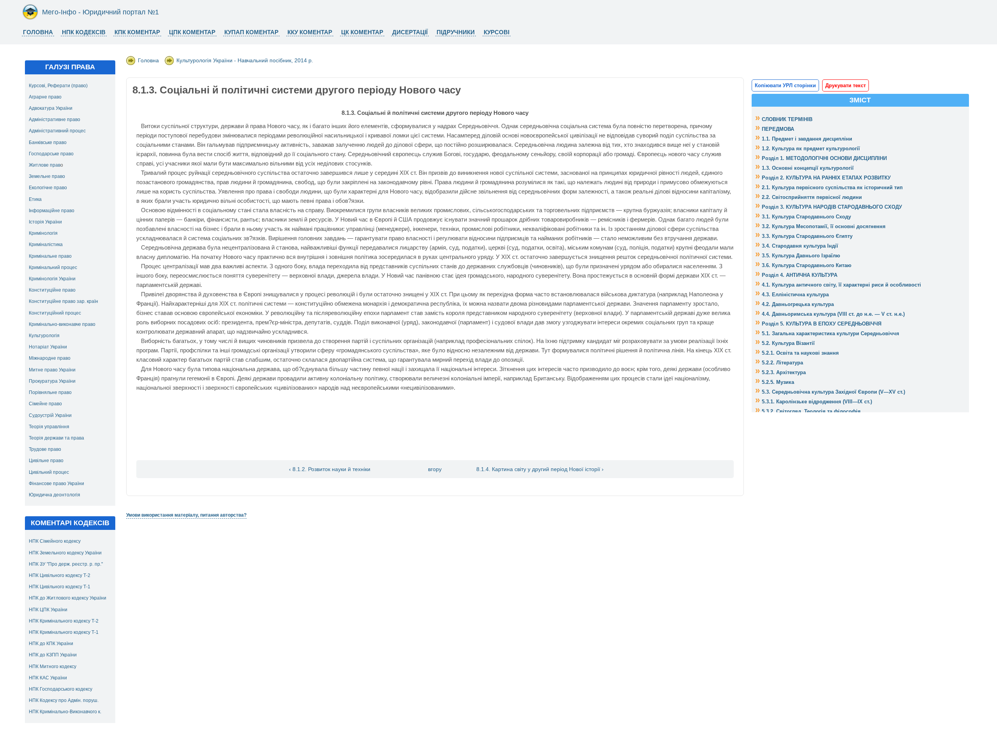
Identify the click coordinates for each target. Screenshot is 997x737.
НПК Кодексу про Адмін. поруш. (64, 700)
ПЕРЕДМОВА (778, 129)
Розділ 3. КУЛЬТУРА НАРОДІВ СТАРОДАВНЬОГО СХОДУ (832, 207)
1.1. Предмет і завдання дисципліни (807, 139)
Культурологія (44, 335)
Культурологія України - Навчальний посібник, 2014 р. (244, 60)
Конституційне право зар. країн (63, 301)
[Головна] (30, 18)
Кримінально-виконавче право (62, 324)
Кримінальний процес (53, 267)
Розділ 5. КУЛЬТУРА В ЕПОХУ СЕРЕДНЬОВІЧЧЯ (821, 324)
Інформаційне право (51, 210)
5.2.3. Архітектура (784, 372)
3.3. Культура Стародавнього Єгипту (807, 236)
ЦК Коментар (362, 32)
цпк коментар (192, 32)
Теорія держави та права (56, 438)
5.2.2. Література (782, 363)
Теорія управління (49, 426)
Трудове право (45, 449)
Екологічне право (48, 187)
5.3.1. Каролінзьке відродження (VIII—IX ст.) (817, 402)
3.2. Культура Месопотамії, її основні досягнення (824, 226)
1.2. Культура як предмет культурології (811, 148)
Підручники (456, 32)
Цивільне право (46, 460)
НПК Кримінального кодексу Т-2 (64, 621)
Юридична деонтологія (54, 495)
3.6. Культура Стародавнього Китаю (806, 265)
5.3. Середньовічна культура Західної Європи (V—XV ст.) (833, 392)
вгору (435, 469)
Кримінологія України (52, 278)
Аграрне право (45, 97)
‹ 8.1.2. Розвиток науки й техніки (329, 469)
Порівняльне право (50, 392)
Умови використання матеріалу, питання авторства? (186, 515)
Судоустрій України (50, 415)
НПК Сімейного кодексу (55, 541)
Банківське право (48, 142)
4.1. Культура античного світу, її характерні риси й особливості (841, 285)
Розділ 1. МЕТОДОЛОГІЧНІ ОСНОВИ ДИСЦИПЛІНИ (824, 158)
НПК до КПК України (51, 643)
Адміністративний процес (57, 131)
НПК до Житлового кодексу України (67, 598)
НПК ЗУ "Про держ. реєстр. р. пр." (66, 564)
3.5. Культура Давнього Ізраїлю (801, 256)
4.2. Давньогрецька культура (798, 304)
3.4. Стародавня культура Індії (800, 246)
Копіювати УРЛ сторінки (785, 85)
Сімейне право (45, 403)
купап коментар (251, 32)
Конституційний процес (55, 313)
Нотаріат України (48, 347)
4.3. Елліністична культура (795, 294)
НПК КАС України (48, 678)
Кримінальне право (50, 256)
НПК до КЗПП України (53, 655)
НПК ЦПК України (48, 609)
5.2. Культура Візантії (788, 343)
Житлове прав (44, 165)
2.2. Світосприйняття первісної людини (812, 197)
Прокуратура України (52, 381)
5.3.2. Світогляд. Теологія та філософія (811, 411)
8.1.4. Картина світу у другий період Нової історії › (540, 469)
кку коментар (309, 32)
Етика (35, 199)
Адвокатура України (50, 108)
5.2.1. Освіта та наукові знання (800, 353)
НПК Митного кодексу (52, 666)
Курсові (496, 32)
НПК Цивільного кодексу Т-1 (59, 586)
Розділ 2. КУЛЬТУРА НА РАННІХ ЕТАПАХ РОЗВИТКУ (826, 178)
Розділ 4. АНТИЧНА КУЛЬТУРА (799, 275)
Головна (38, 32)
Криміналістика (46, 244)
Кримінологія (43, 233)
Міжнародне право (49, 358)
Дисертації (410, 32)
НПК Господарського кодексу (60, 689)
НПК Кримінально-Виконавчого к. (65, 711)
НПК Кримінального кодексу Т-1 (64, 632)
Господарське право (51, 154)
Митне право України (52, 370)
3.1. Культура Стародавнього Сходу (806, 217)
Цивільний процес (49, 472)
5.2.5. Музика (778, 382)
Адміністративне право (54, 119)
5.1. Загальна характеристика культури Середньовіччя (830, 333)
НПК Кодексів (84, 32)
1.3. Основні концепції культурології (808, 168)
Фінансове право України (56, 483)
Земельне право (47, 176)
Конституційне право (52, 290)
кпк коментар (137, 32)
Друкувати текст (845, 85)
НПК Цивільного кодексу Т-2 (59, 575)
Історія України (45, 222)
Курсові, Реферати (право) (58, 85)
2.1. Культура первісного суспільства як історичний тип (832, 187)
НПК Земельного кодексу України (65, 553)
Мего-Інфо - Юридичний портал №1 (100, 12)
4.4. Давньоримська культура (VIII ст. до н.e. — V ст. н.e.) (833, 314)
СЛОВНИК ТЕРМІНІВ (787, 119)
